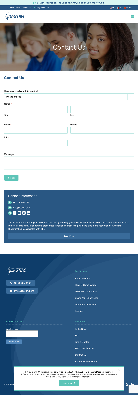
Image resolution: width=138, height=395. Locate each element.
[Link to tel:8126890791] (7, 8)
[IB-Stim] (14, 13)
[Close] (119, 370)
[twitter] (24, 213)
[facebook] (14, 213)
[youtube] (19, 213)
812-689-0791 (25, 8)
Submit (11, 178)
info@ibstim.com (42, 8)
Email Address (12, 329)
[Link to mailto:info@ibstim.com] (34, 8)
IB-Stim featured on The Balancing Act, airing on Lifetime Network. (71, 2)
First (6, 115)
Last (72, 115)
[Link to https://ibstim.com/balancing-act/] (34, 2)
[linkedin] (28, 213)
